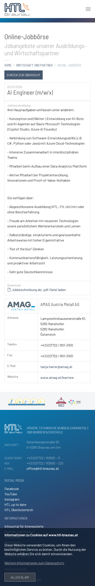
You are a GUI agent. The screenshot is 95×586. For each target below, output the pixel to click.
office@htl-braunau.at (43, 468)
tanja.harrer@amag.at (56, 367)
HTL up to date (15, 504)
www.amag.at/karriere (57, 377)
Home (7, 65)
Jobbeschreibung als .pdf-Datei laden (38, 289)
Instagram (11, 499)
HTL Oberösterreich (18, 510)
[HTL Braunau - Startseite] (17, 9)
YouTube (10, 494)
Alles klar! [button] (20, 577)
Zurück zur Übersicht (23, 75)
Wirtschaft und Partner (34, 65)
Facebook (11, 488)
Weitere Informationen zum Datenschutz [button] (34, 563)
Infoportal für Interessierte (24, 526)
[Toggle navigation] (88, 9)
